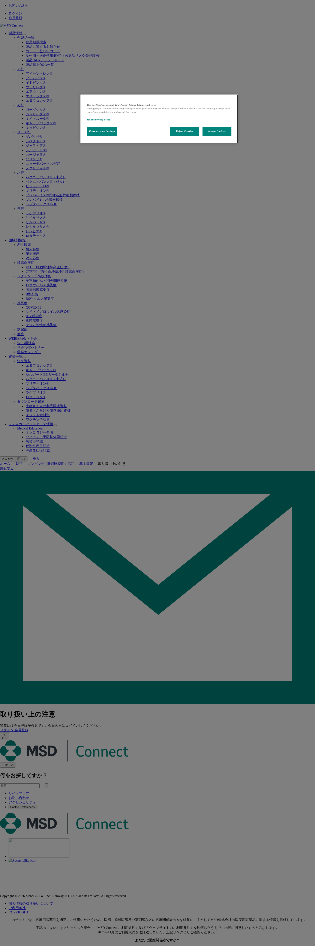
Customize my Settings (102, 131)
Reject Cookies (184, 131)
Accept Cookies (217, 131)
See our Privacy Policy (98, 119)
